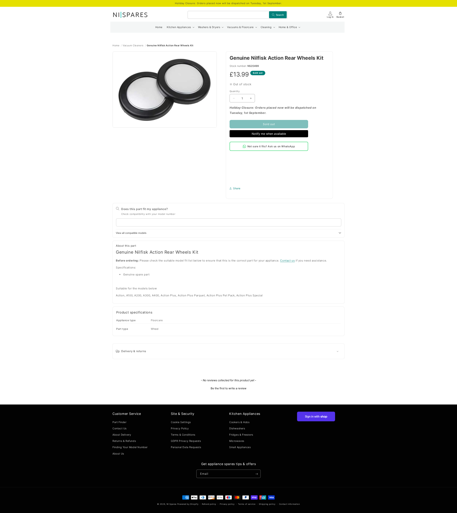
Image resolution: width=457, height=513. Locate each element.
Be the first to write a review (228, 388)
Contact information (289, 504)
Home (115, 45)
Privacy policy (227, 504)
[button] (180, 27)
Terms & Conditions (183, 434)
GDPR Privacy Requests (186, 440)
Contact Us (119, 428)
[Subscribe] (256, 474)
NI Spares (172, 504)
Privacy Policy (180, 428)
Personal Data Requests (186, 447)
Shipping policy (267, 504)
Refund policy (209, 504)
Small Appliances (240, 447)
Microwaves (236, 440)
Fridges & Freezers (241, 434)
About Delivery (121, 434)
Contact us (287, 260)
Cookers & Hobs (239, 421)
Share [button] (236, 188)
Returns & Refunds (124, 440)
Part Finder (119, 421)
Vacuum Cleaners (133, 45)
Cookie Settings (181, 421)
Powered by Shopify (188, 504)
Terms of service (246, 504)
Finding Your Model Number (130, 447)
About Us (118, 453)
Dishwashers (237, 428)
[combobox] (238, 15)
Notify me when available (269, 133)
